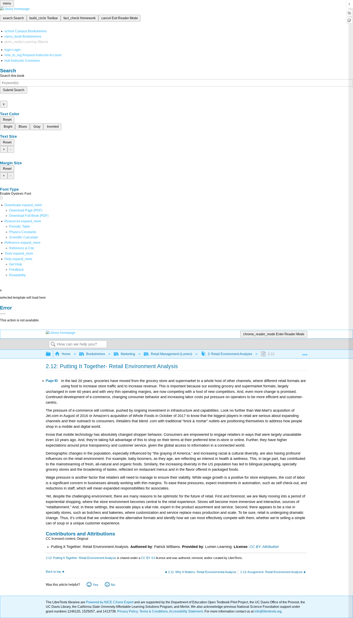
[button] (16, 269)
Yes (95, 585)
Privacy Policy (127, 611)
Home (66, 354)
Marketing (128, 354)
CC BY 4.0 (148, 558)
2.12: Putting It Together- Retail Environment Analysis (81, 558)
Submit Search (13, 90)
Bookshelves (95, 354)
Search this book (12, 75)
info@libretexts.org (268, 611)
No (113, 585)
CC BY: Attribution (264, 547)
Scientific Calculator (23, 237)
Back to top (53, 571)
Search (53, 344)
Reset (7, 119)
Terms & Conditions (153, 611)
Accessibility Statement (186, 611)
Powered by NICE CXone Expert (110, 602)
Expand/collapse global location (304, 353)
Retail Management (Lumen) (171, 354)
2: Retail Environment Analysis (230, 354)
